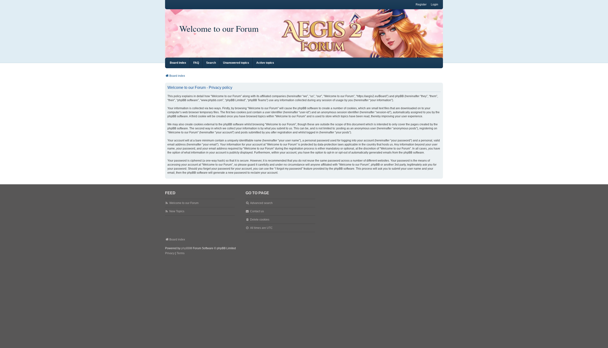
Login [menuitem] (434, 4)
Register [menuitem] (421, 4)
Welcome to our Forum (219, 28)
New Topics (176, 211)
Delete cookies (259, 219)
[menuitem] (170, 253)
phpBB (185, 248)
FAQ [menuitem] (196, 62)
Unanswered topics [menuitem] (236, 62)
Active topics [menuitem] (265, 62)
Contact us (257, 211)
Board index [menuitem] (178, 62)
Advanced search (261, 203)
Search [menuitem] (211, 62)
